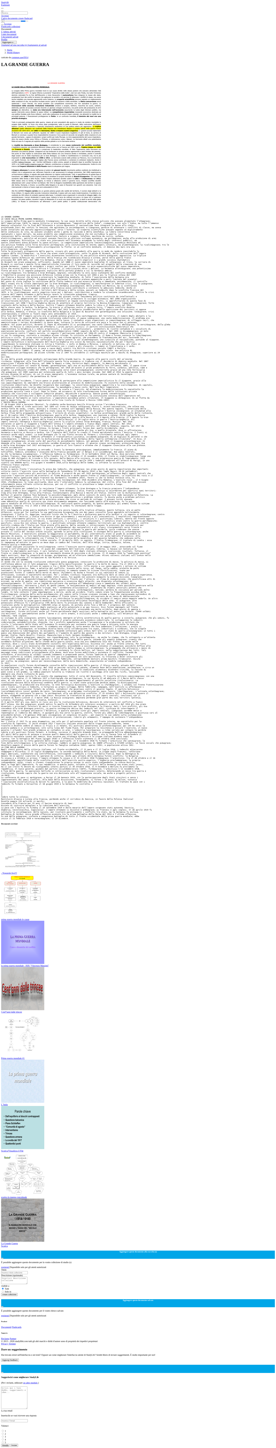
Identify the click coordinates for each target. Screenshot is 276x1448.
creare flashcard (25, 18)
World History (13, 52)
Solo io (8, 1291)
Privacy (5, 1344)
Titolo (3, 1270)
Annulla (5, 1445)
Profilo (4, 39)
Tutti (7, 1289)
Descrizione (12, 1275)
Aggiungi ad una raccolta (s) (14, 45)
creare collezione (9, 1294)
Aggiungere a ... (9, 42)
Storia (9, 50)
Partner (13, 1338)
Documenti (6, 1327)
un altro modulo (30, 1383)
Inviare (14, 1445)
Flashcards (6, 26)
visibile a (5, 1286)
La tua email (6, 1410)
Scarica (4, 1246)
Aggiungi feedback (10, 1360)
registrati (5, 1267)
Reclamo (5, 1338)
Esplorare (5, 5)
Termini (12, 1344)
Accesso (5, 16)
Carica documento (9, 18)
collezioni (15, 26)
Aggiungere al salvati (37, 45)
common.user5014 (20, 57)
